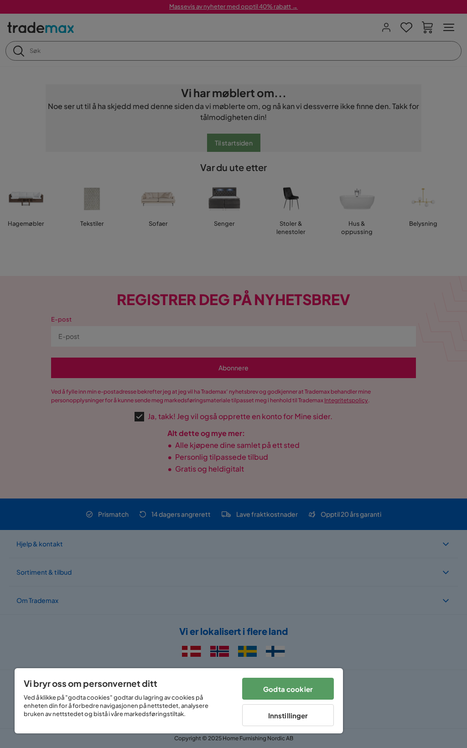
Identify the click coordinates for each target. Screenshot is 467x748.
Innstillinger (288, 715)
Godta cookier (288, 689)
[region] (179, 700)
